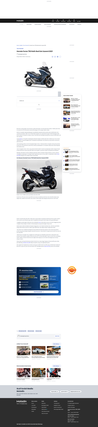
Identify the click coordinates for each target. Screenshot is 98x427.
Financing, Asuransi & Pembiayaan (60, 24)
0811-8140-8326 (71, 416)
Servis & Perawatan (47, 24)
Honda (20, 138)
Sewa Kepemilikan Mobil (58, 409)
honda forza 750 (23, 331)
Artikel (21, 45)
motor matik (38, 331)
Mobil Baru (44, 403)
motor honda (31, 331)
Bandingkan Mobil (45, 405)
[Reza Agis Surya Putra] (19, 336)
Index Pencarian (45, 413)
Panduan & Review (38, 24)
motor (39, 222)
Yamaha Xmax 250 (26, 242)
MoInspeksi (34, 409)
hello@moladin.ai (71, 405)
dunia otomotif (47, 246)
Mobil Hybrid (44, 407)
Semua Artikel (29, 24)
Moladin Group (24, 403)
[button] (52, 56)
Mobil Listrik (44, 409)
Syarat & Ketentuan (58, 407)
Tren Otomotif (71, 24)
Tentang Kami (56, 403)
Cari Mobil (33, 405)
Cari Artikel (21, 24)
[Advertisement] (49, 10)
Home (18, 45)
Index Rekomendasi (45, 411)
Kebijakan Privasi (57, 405)
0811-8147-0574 (71, 420)
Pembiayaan (34, 407)
